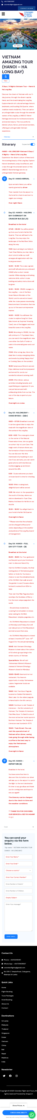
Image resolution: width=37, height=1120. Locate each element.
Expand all (26, 144)
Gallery (19, 46)
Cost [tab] (6, 827)
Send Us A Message (25, 1117)
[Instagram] (16, 1075)
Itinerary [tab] (7, 137)
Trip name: (9, 847)
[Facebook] (10, 1075)
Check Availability (18, 1113)
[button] (3, 14)
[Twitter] (4, 1075)
